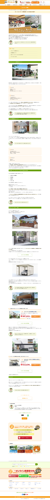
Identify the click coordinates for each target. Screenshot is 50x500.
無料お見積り (13, 476)
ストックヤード (23, 484)
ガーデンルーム (17, 482)
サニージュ (18, 466)
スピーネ (22, 466)
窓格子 (35, 484)
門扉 (16, 484)
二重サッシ (30, 484)
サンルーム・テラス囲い (11, 482)
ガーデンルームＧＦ (27, 466)
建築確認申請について (33, 488)
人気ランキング (15, 4)
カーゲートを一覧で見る (25, 254)
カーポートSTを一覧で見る (25, 370)
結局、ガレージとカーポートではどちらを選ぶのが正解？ (17, 54)
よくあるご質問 (39, 488)
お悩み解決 (20, 4)
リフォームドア (11, 484)
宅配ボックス (10, 485)
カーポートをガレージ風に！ (14, 56)
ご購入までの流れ (16, 488)
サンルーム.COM (25, 492)
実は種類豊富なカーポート (14, 52)
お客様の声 (26, 4)
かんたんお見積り (24, 476)
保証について (27, 488)
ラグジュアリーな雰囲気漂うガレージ (15, 50)
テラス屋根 (23, 482)
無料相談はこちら (25, 398)
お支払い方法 (22, 488)
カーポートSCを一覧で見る (25, 323)
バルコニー (30, 482)
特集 (30, 4)
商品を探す (8, 4)
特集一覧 (24, 418)
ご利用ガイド (40, 4)
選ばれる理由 (10, 488)
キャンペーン (35, 4)
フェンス (36, 482)
